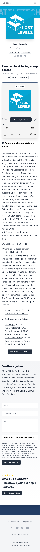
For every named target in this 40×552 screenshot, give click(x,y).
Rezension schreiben (12, 493)
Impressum (27, 521)
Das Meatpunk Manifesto (16, 313)
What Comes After (13, 337)
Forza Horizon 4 (12, 331)
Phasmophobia (11, 334)
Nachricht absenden (11, 462)
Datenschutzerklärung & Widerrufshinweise (16, 457)
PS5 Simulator (11, 328)
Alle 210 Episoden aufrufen (20, 352)
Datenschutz (13, 521)
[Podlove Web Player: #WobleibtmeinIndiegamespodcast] (20, 110)
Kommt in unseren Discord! (17, 310)
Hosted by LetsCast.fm (20, 542)
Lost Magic (10, 324)
